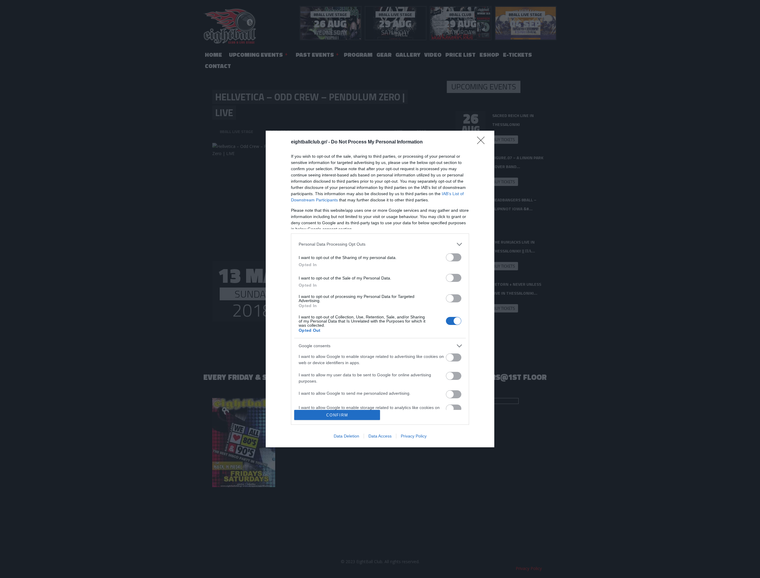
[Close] (482, 142)
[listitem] (380, 244)
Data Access (380, 436)
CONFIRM (337, 415)
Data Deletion (346, 436)
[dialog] (380, 289)
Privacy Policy (414, 436)
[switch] (453, 257)
